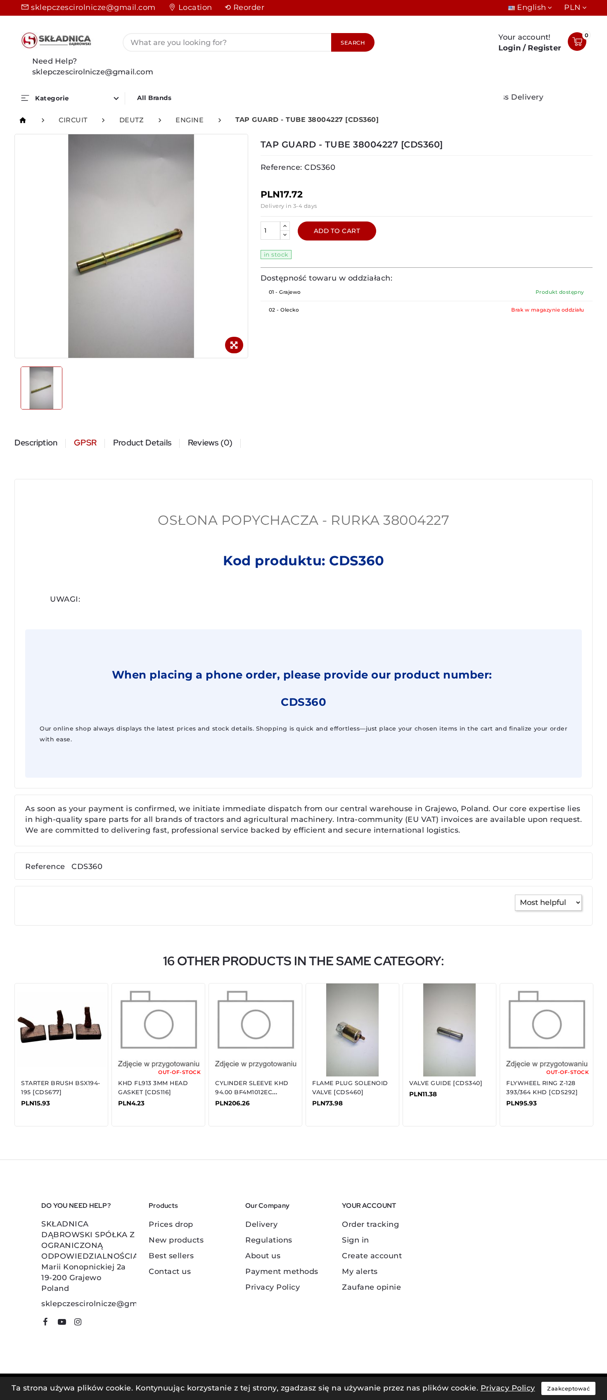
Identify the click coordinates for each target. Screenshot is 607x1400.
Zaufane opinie (371, 1287)
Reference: (281, 167)
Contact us (170, 1271)
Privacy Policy (272, 1287)
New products (176, 1240)
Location (195, 7)
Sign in (355, 1240)
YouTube (65, 1323)
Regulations (268, 1240)
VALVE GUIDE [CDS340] (445, 1083)
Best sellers (171, 1255)
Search (353, 42)
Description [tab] (35, 442)
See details (47, 1109)
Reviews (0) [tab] (210, 442)
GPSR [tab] (85, 442)
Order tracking (370, 1224)
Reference (45, 866)
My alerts (360, 1271)
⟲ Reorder (245, 7)
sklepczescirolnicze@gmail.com (93, 7)
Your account (369, 1205)
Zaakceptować (568, 1388)
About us (262, 1255)
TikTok (93, 1325)
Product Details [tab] (142, 442)
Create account (372, 1255)
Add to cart (337, 231)
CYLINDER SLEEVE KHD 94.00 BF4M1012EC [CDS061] (252, 1092)
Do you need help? (76, 1205)
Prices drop (171, 1224)
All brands (154, 98)
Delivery (261, 1224)
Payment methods (281, 1271)
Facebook (48, 1323)
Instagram (81, 1323)
